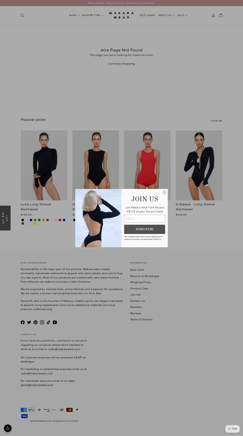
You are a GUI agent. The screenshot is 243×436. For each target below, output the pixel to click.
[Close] (164, 192)
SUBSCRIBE (145, 229)
